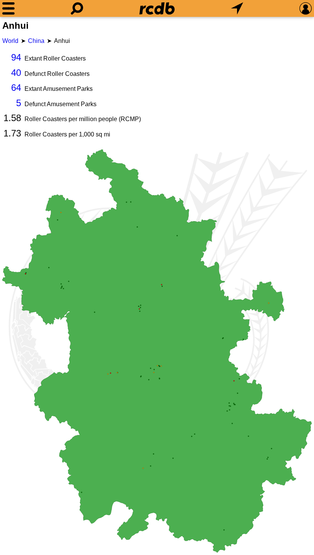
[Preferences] (305, 8)
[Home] (157, 8)
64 (16, 87)
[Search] (77, 8)
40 (16, 72)
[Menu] (8, 8)
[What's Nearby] (237, 8)
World (10, 41)
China (36, 41)
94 (16, 57)
